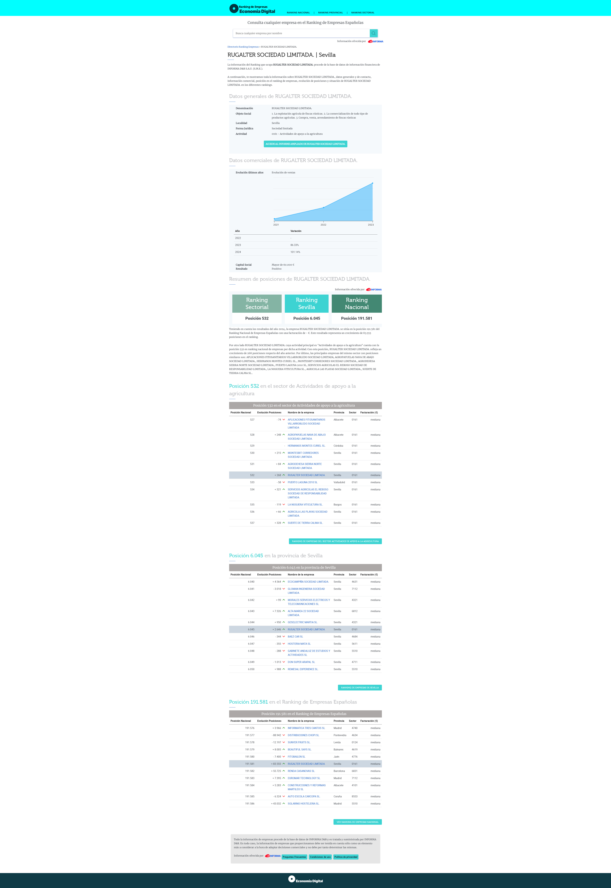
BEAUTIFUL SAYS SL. (300, 749)
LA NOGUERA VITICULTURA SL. (305, 504)
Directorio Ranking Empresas (243, 46)
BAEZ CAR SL (295, 636)
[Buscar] (374, 33)
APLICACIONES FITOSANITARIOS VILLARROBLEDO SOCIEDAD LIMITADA (306, 423)
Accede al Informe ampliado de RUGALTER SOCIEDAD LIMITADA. (305, 144)
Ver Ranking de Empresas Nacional (358, 822)
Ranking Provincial (330, 12)
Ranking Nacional (298, 12)
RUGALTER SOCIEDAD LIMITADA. (306, 475)
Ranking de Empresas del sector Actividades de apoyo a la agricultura (335, 541)
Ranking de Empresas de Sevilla (360, 687)
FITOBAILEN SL (296, 756)
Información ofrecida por (351, 41)
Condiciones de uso (320, 856)
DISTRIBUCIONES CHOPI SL (303, 735)
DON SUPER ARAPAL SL (301, 662)
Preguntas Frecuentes (294, 856)
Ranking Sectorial (362, 12)
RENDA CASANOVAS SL (301, 771)
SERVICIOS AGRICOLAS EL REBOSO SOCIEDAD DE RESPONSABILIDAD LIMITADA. (308, 493)
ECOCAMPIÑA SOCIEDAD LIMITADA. (308, 581)
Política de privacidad (345, 856)
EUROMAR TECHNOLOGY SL (304, 778)
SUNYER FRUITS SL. (299, 742)
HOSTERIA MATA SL (299, 643)
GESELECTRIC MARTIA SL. (303, 622)
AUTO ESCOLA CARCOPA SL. (304, 796)
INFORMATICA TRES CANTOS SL (306, 728)
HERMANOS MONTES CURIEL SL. (307, 445)
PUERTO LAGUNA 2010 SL (303, 482)
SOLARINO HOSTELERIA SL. (304, 803)
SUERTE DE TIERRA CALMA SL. (305, 523)
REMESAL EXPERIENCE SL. (303, 669)
